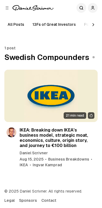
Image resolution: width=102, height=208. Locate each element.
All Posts (16, 24)
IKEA (24, 165)
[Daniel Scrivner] (33, 8)
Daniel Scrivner (34, 153)
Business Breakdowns (68, 159)
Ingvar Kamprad (47, 165)
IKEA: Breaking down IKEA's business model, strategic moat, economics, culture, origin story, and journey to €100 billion (54, 137)
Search (81, 8)
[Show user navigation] (93, 8)
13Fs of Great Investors (54, 24)
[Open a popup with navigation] (7, 8)
